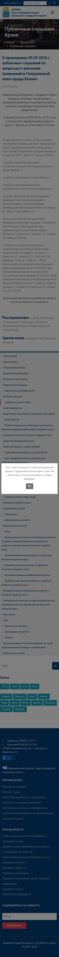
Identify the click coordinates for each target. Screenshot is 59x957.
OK (29, 486)
